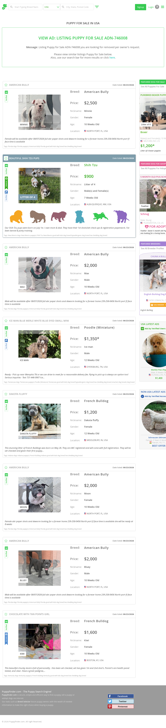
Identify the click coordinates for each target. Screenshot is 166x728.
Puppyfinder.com (9, 695)
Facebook (123, 696)
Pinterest (123, 706)
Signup (140, 7)
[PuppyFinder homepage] (4, 7)
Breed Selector (24, 701)
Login (151, 7)
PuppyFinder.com (11, 691)
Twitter (123, 701)
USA (85, 131)
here (112, 57)
